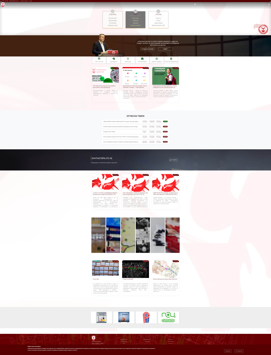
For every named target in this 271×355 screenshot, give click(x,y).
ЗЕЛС (168, 318)
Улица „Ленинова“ (128, 279)
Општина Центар (11, 4)
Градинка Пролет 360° (158, 25)
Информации (255, 4)
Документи (221, 4)
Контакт (264, 4)
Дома (195, 5)
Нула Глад (96, 279)
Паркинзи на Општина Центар (146, 318)
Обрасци (128, 62)
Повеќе (174, 160)
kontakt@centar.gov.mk (14, 0)
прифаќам (227, 351)
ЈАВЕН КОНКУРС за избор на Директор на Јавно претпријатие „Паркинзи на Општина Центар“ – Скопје (165, 193)
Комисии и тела (112, 25)
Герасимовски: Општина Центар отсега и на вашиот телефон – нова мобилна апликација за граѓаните (135, 86)
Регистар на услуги (158, 235)
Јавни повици (158, 23)
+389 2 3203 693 (5, 0)
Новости (158, 18)
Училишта (113, 235)
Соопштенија (170, 341)
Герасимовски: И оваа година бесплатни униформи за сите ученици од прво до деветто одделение (165, 86)
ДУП (128, 235)
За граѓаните (230, 4)
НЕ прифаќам (239, 351)
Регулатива (112, 23)
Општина (199, 4)
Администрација (210, 4)
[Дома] (3, 4)
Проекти (172, 235)
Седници (135, 23)
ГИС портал (99, 62)
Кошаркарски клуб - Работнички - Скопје (123, 318)
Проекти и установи (243, 4)
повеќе (75, 350)
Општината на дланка (101, 318)
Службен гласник (135, 25)
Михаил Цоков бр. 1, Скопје (26, 0)
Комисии (135, 20)
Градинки (98, 235)
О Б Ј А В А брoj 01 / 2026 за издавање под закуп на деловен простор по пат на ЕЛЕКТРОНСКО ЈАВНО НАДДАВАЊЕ (135, 193)
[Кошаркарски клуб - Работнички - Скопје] (124, 318)
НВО (143, 235)
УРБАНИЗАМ (142, 62)
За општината (113, 18)
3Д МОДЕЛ (113, 62)
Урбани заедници (171, 62)
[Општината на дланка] (102, 318)
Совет (165, 49)
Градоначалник (147, 49)
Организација (113, 20)
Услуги (158, 20)
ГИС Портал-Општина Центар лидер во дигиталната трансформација (104, 86)
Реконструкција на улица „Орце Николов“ (165, 279)
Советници (135, 18)
